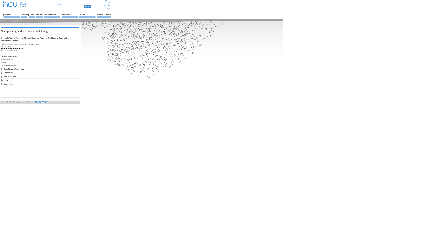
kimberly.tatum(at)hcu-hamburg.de (12, 48)
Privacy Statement (19, 102)
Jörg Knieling (11, 21)
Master (31, 14)
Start (4, 21)
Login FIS (107, 2)
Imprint (9, 102)
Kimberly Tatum (21, 21)
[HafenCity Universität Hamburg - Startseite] (17, 1)
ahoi (108, 8)
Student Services (50, 14)
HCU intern (107, 5)
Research (39, 14)
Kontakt (3, 102)
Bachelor (24, 14)
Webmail (107, 7)
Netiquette (29, 102)
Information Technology (103, 4)
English (108, 21)
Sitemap (107, 0)
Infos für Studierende (104, 14)
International (66, 14)
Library (82, 14)
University (7, 14)
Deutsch (102, 21)
